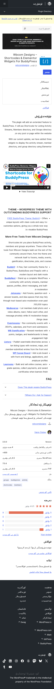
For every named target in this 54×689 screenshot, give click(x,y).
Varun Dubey (40, 432)
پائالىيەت (22, 613)
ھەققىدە (48, 587)
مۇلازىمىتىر (47, 596)
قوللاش (46, 107)
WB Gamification (16, 330)
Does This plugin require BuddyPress (34, 387)
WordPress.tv (44, 622)
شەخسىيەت (46, 600)
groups (6, 480)
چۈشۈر (47, 72)
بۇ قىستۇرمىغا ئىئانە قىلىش (40, 572)
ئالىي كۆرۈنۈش (45, 492)
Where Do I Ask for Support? (38, 395)
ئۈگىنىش (48, 609)
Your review (46, 534)
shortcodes (8, 485)
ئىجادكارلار (47, 618)
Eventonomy (13, 323)
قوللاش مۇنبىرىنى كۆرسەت (39, 553)
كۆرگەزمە (21, 587)
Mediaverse (12, 308)
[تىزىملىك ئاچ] (4, 3)
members (17, 485)
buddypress (15, 480)
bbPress (46, 639)
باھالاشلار (45, 88)
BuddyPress (44, 643)
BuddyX (11, 267)
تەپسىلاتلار (44, 81)
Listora (7, 342)
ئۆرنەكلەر (22, 592)
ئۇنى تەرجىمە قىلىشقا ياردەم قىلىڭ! (17, 19)
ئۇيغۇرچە (42, 655)
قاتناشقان (22, 609)
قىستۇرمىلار (21, 596)
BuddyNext (10, 278)
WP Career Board (21, 353)
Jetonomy (16, 293)
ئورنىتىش (45, 94)
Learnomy (8, 364)
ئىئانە (22, 618)
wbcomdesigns (22, 65)
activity (24, 480)
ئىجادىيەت (45, 101)
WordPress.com (42, 630)
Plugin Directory (44, 11)
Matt (47, 634)
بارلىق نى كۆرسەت (11, 534)
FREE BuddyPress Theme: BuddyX (23, 218)
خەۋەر (48, 592)
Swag (22, 622)
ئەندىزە (23, 600)
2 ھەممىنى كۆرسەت (10, 474)
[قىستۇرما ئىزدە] (24, 28)
